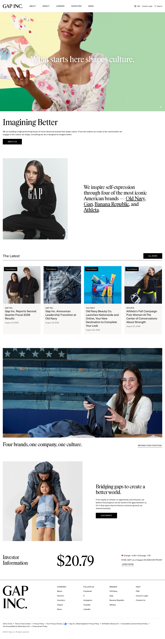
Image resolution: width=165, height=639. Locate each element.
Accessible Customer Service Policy (134, 624)
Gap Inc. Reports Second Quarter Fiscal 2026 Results (20, 315)
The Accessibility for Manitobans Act (16, 626)
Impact (46, 6)
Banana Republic (111, 204)
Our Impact (106, 515)
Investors (76, 6)
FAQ (138, 591)
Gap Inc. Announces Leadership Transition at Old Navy (60, 315)
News (91, 6)
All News (152, 256)
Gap (88, 204)
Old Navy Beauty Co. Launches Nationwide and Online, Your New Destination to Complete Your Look (102, 318)
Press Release (10, 269)
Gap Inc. (9, 308)
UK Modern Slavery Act (110, 624)
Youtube (86, 605)
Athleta (91, 210)
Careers (60, 6)
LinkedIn (86, 609)
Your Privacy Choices (54, 624)
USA (137, 6)
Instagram (87, 600)
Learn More (128, 564)
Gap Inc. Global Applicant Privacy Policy (84, 624)
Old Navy (135, 198)
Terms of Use (7, 624)
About (32, 6)
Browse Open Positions (150, 445)
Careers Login (147, 6)
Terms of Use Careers (23, 624)
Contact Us (140, 600)
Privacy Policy (38, 624)
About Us (12, 141)
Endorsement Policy (39, 626)
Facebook (87, 591)
